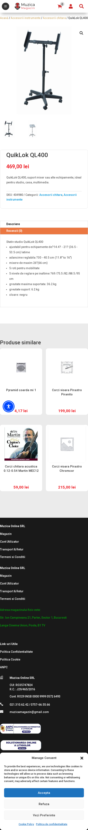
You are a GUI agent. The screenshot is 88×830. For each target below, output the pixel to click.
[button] (82, 758)
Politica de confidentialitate (51, 824)
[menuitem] (5, 6)
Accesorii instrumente (26, 18)
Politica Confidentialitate (16, 651)
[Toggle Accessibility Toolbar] (8, 406)
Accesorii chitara (54, 18)
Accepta (44, 793)
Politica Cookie (10, 659)
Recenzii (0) (14, 230)
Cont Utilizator (9, 541)
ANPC (4, 667)
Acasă (4, 18)
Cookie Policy (26, 824)
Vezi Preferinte (44, 815)
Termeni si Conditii (12, 557)
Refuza (44, 804)
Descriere (13, 224)
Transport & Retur (12, 549)
